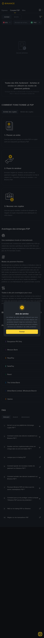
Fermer (22, 332)
